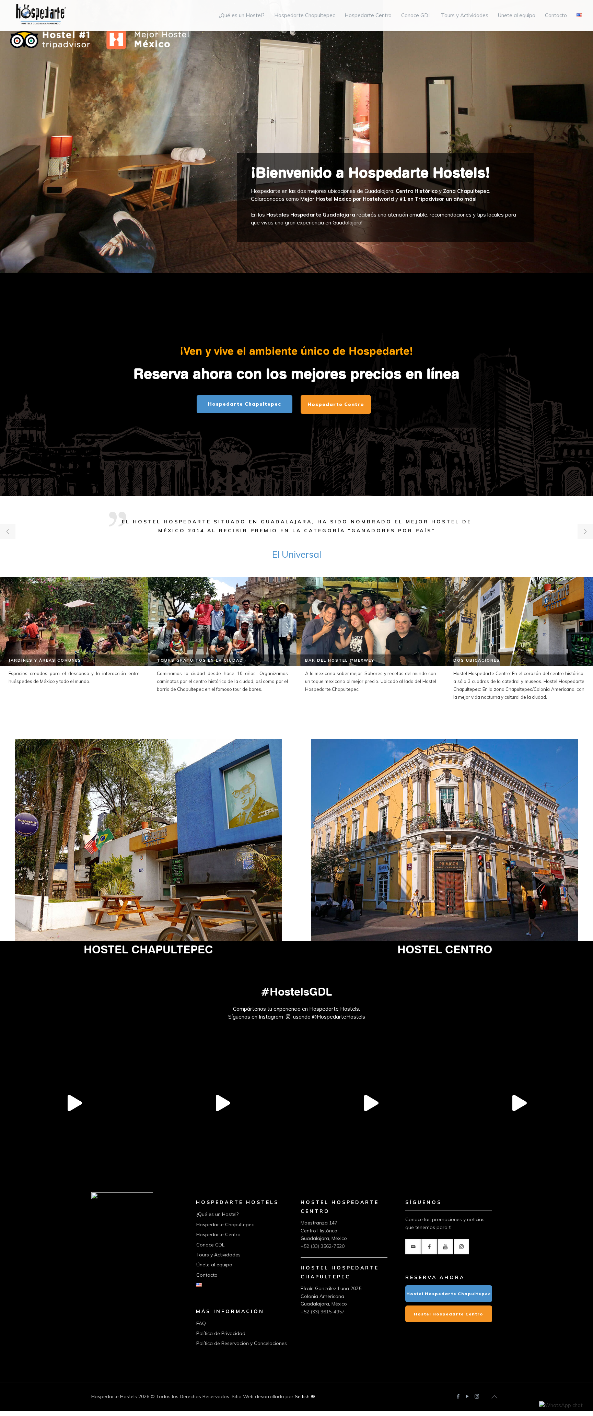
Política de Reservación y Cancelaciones (241, 1343)
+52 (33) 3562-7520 (323, 1246)
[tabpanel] (296, 528)
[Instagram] (476, 1396)
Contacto (207, 1275)
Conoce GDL (210, 1245)
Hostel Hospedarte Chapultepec (448, 1293)
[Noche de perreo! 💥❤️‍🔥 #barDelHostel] (370, 1120)
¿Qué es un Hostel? (217, 1214)
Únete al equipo (214, 1265)
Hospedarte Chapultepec (225, 1224)
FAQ (201, 1323)
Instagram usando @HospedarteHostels (312, 1016)
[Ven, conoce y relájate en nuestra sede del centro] (519, 1120)
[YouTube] (467, 1396)
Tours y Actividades (218, 1255)
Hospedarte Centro (218, 1234)
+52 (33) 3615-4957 (323, 1312)
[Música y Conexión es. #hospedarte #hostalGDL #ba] (222, 1120)
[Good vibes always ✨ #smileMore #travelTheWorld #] (74, 1120)
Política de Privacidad (220, 1333)
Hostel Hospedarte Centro (448, 1313)
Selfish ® (305, 1396)
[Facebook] (458, 1396)
